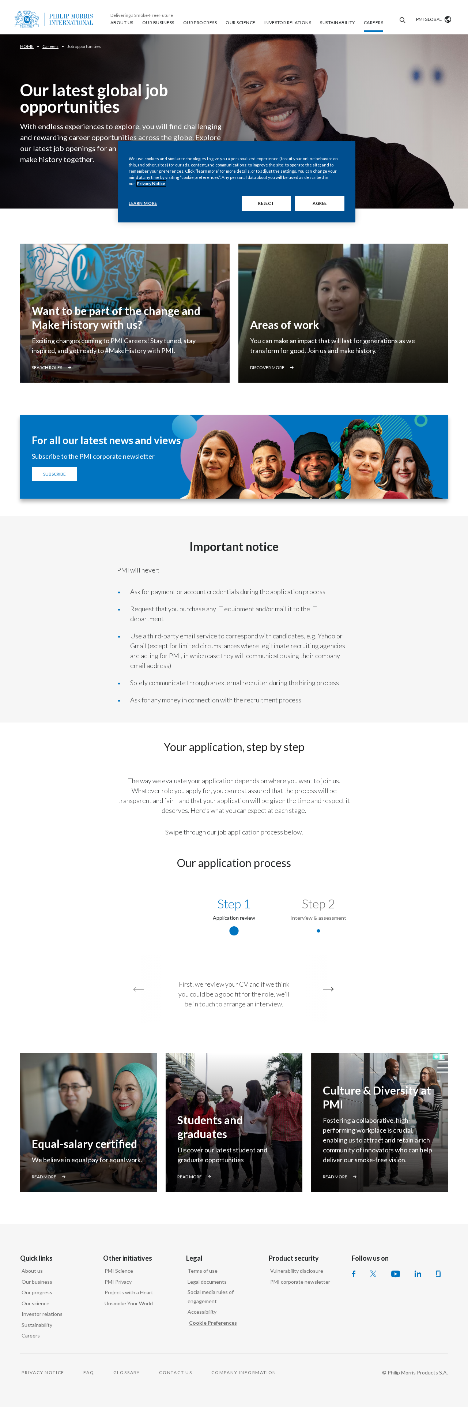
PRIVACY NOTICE (43, 1372)
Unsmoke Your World (129, 1303)
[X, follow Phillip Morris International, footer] (373, 1274)
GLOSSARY (126, 1372)
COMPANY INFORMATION (243, 1372)
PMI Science (119, 1271)
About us (32, 1271)
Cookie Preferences (213, 1323)
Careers (31, 1335)
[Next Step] (326, 989)
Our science (35, 1303)
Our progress (37, 1292)
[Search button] (401, 19)
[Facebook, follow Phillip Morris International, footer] (353, 1274)
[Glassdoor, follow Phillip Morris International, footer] (438, 1274)
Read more (44, 1176)
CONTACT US (175, 1372)
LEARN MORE (143, 203)
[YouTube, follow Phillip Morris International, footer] (395, 1274)
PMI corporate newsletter (300, 1282)
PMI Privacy (118, 1282)
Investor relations (42, 1314)
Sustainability (37, 1325)
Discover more (267, 367)
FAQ (88, 1372)
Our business (37, 1282)
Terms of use (203, 1271)
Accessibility (202, 1312)
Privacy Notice (151, 183)
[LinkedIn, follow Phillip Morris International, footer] (418, 1274)
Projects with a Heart (129, 1292)
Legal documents (207, 1282)
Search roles (47, 367)
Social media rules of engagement (211, 1296)
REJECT (266, 203)
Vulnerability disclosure (296, 1271)
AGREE (320, 203)
